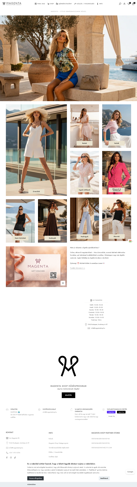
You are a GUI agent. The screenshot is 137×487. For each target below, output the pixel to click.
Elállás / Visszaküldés (56, 452)
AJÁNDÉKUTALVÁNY (65, 4)
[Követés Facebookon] (7, 457)
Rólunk (51, 439)
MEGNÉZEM (68, 61)
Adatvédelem (31, 484)
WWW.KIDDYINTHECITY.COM (102, 448)
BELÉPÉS (68, 395)
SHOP (52, 4)
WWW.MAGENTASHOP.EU (101, 443)
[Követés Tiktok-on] (15, 457)
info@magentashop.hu (98, 328)
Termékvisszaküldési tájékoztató (59, 448)
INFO (101, 4)
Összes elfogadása (35, 478)
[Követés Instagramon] (11, 457)
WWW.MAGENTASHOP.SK (101, 439)
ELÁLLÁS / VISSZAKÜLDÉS (85, 4)
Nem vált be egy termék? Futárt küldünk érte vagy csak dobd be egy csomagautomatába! (86, 416)
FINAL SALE (41, 4)
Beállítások (104, 478)
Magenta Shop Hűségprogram (58, 443)
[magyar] (132, 241)
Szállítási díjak (53, 457)
